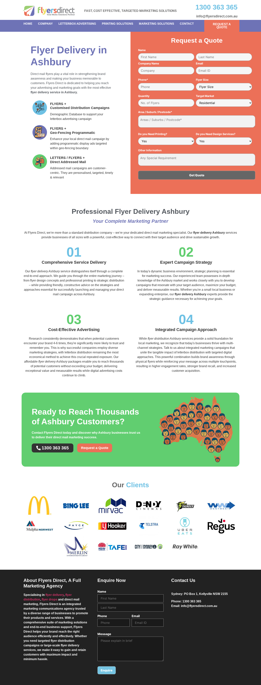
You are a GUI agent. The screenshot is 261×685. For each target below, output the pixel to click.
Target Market (205, 96)
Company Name (148, 63)
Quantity (143, 96)
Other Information (150, 150)
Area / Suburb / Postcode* (155, 112)
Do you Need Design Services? (215, 134)
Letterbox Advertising (77, 23)
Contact (187, 23)
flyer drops (49, 599)
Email (199, 63)
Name (142, 50)
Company (45, 23)
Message (104, 633)
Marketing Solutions (156, 23)
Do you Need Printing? (152, 134)
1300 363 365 (216, 7)
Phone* (143, 79)
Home (28, 23)
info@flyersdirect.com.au (216, 16)
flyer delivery (54, 594)
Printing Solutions (117, 23)
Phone (102, 615)
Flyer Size (202, 79)
